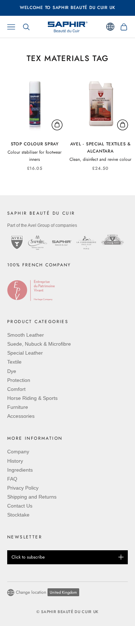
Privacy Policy (23, 488)
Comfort (16, 389)
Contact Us (19, 506)
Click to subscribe (28, 557)
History (15, 461)
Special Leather (25, 353)
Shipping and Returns (32, 497)
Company (18, 451)
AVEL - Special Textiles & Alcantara (100, 147)
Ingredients (20, 470)
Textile (14, 362)
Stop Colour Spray (35, 144)
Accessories (21, 416)
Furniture (17, 407)
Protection (18, 380)
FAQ (12, 479)
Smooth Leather (25, 335)
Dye (11, 371)
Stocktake (18, 515)
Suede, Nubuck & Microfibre (39, 344)
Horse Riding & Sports (32, 398)
